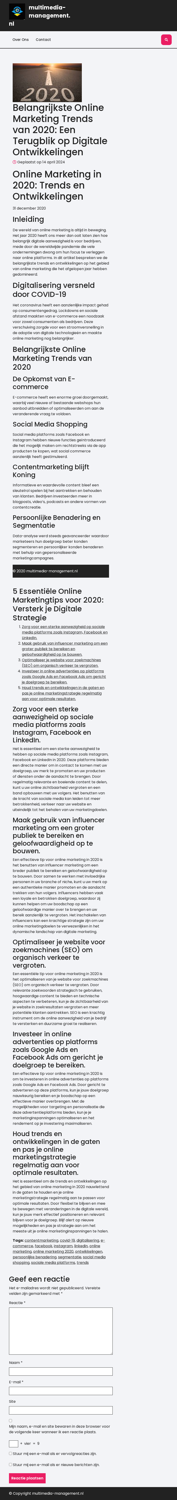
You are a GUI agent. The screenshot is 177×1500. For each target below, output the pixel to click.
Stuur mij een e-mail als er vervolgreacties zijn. (55, 1453)
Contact (43, 39)
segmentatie (69, 1257)
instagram (63, 1246)
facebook (43, 1246)
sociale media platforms (53, 1262)
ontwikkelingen (88, 1251)
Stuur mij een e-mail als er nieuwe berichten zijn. (56, 1464)
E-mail (16, 1382)
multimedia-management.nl (39, 15)
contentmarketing (41, 1240)
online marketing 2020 (53, 1251)
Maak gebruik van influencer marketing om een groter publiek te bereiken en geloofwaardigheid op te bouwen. (65, 649)
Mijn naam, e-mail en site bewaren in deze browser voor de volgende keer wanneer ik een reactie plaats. (59, 1429)
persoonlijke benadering (34, 1257)
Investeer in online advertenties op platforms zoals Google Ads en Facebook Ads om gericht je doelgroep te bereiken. (64, 676)
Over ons (20, 39)
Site (12, 1401)
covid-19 (67, 1240)
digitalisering (88, 1240)
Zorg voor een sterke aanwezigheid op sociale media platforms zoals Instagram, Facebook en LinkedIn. (65, 632)
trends (83, 1262)
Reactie (17, 1302)
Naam (16, 1362)
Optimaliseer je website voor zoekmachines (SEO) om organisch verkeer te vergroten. (61, 662)
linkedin (81, 1246)
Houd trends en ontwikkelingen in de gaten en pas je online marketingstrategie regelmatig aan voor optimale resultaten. (63, 693)
